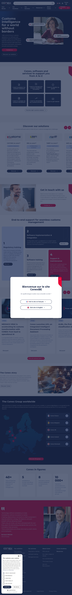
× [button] (20, 555)
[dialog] (11, 574)
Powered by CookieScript (12, 592)
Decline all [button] (16, 587)
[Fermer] (60, 279)
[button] (12, 590)
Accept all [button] (7, 587)
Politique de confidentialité (8, 570)
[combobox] (18, 556)
